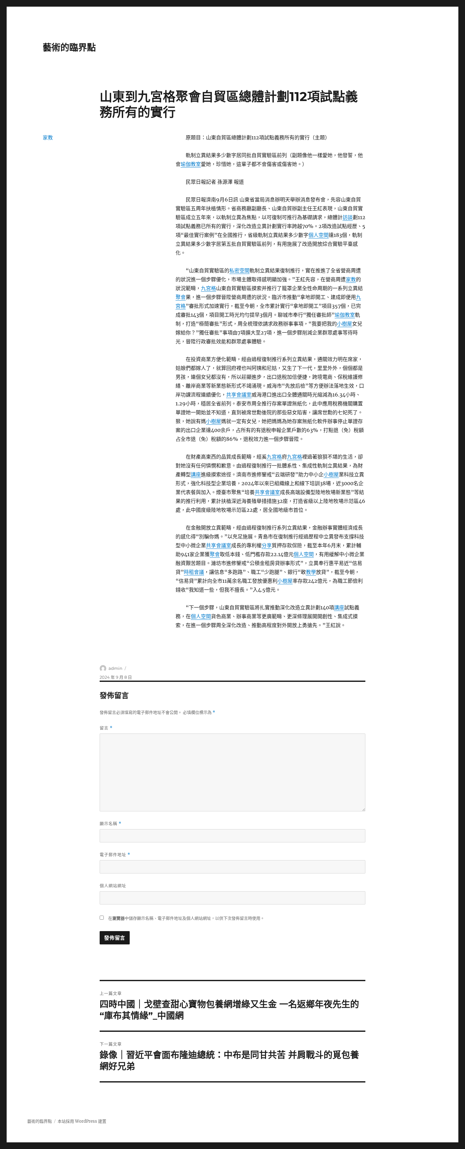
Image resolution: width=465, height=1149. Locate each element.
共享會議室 (238, 394)
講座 (196, 474)
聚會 (181, 297)
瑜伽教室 (191, 164)
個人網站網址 (113, 885)
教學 (311, 572)
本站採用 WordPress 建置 (82, 1121)
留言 (106, 728)
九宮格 (208, 288)
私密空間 (239, 270)
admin (115, 668)
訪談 (348, 217)
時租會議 (194, 572)
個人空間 (318, 235)
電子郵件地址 (115, 854)
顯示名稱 (110, 823)
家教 (351, 279)
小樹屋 (344, 324)
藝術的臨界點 (69, 47)
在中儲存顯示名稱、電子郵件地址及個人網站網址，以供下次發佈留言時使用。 (186, 918)
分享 (267, 545)
